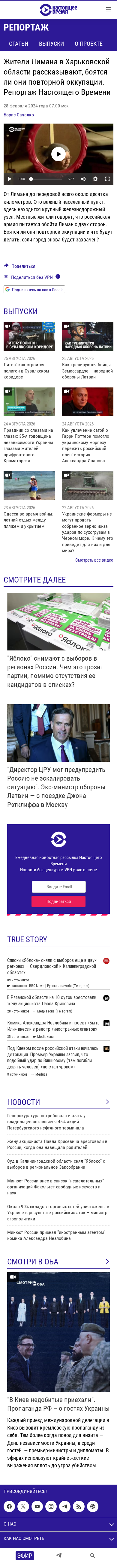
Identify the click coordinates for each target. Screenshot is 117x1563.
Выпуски (51, 43)
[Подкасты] (92, 1506)
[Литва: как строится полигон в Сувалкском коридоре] (29, 336)
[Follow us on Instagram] (51, 1506)
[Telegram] (59, 1555)
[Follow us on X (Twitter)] (23, 1506)
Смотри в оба (32, 1261)
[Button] (19, 267)
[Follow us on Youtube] (37, 1506)
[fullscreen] (107, 179)
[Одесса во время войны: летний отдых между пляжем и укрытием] (29, 485)
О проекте (89, 43)
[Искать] (92, 1555)
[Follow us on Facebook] (9, 1506)
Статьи (18, 43)
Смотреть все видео (94, 560)
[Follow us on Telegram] (64, 1506)
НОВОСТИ (23, 1102)
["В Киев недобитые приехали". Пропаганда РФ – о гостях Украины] (58, 1332)
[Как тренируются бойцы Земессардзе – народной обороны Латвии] (87, 336)
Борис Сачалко (19, 115)
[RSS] (78, 1506)
